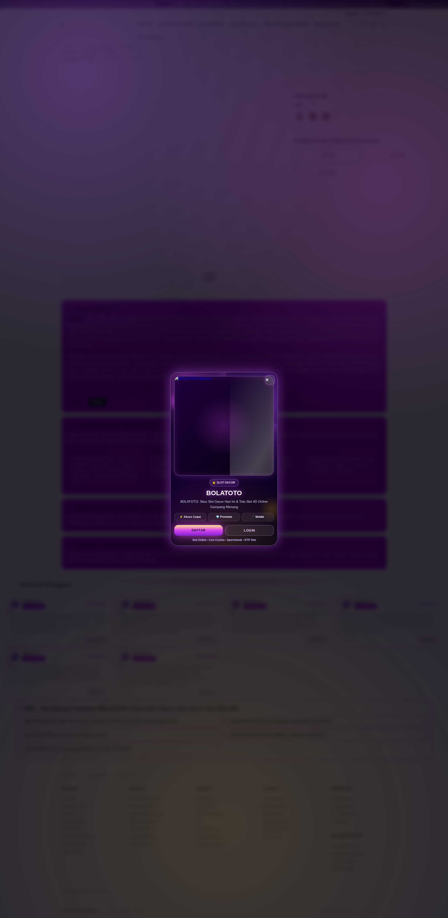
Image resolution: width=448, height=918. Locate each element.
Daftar (199, 530)
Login (249, 530)
